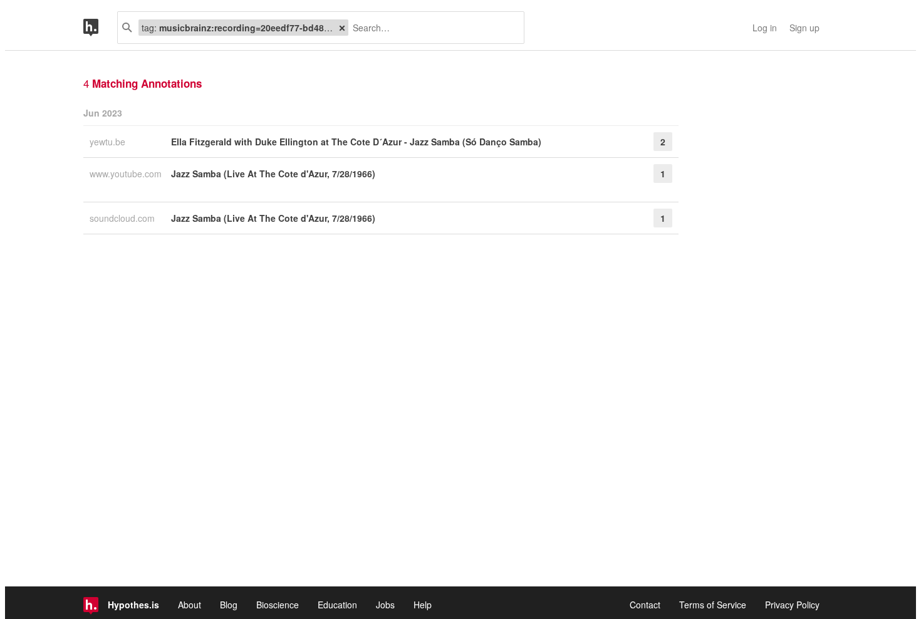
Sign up (804, 27)
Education (337, 604)
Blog (228, 604)
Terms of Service (712, 604)
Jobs (385, 604)
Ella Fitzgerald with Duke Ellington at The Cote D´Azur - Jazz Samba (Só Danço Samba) (356, 141)
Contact (645, 604)
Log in (764, 27)
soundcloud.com (123, 218)
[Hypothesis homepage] (100, 27)
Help (423, 604)
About (189, 604)
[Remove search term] (342, 27)
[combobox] (431, 27)
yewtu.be (109, 141)
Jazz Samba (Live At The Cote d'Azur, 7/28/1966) (273, 173)
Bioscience (277, 604)
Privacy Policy (792, 604)
